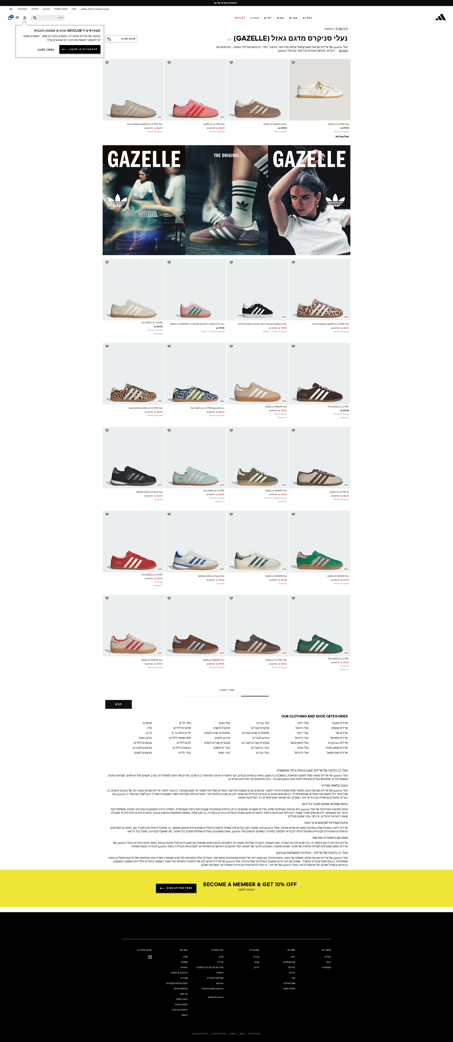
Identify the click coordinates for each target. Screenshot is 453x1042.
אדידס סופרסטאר (337, 753)
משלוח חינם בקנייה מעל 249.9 (227, 3)
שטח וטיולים (289, 983)
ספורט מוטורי (289, 989)
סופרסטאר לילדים (180, 738)
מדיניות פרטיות (219, 1034)
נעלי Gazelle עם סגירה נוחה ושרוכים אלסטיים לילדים (262, 324)
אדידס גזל (342, 733)
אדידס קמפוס (339, 728)
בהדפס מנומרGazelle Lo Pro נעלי (207, 408)
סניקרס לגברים (260, 728)
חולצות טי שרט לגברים (255, 733)
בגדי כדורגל (302, 738)
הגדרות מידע (254, 1034)
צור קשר (184, 994)
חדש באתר (145, 738)
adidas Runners (215, 997)
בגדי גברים (262, 753)
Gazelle (329, 29)
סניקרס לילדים (182, 728)
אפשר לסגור (46, 49)
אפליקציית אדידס (215, 978)
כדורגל (292, 973)
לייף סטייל (342, 29)
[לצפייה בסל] (9, 19)
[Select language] (11, 9)
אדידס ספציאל (339, 738)
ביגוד (328, 962)
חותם (242, 1034)
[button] (307, 18)
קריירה (220, 962)
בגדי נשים (224, 753)
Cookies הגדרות (200, 1034)
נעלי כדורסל (301, 753)
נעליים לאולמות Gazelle (274, 124)
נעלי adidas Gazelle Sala (149, 492)
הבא (118, 704)
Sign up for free (179, 888)
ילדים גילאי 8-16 (181, 733)
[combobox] (48, 18)
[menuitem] (307, 18)
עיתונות (219, 973)
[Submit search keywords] (34, 18)
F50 (149, 728)
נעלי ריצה (303, 723)
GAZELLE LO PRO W (339, 492)
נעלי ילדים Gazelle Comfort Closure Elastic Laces (197, 324)
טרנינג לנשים (222, 738)
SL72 (149, 733)
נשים (257, 962)
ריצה (293, 957)
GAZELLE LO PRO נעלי (151, 323)
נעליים (328, 957)
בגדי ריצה (303, 733)
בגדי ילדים (185, 753)
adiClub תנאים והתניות (212, 989)
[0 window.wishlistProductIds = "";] (17, 18)
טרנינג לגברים (261, 738)
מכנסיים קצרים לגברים (255, 743)
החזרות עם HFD (180, 1010)
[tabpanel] (226, 387)
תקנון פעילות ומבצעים (177, 983)
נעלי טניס (303, 748)
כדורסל (291, 967)
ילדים (256, 967)
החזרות (184, 967)
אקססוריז (326, 967)
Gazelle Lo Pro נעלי (213, 491)
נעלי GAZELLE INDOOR (276, 491)
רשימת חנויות (181, 1004)
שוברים (184, 978)
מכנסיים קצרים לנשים (217, 743)
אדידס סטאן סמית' (336, 748)
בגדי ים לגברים (260, 748)
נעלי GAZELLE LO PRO (338, 124)
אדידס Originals (338, 743)
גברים (256, 957)
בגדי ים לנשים (222, 748)
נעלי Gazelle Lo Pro (214, 124)
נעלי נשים (224, 723)
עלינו (221, 957)
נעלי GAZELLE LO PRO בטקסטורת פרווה (330, 324)
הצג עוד (343, 50)
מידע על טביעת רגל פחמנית (210, 967)
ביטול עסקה (182, 999)
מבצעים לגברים (142, 748)
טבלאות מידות (181, 989)
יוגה (293, 978)
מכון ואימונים (289, 962)
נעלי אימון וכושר (299, 743)
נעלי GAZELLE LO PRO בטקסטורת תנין (144, 124)
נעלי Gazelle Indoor (276, 407)
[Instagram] (150, 957)
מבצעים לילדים (143, 743)
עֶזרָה (185, 957)
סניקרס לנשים (221, 728)
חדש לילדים (184, 743)
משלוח (184, 962)
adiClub (219, 983)
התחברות (22, 9)
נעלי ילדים (185, 723)
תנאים (233, 1034)
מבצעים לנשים (143, 753)
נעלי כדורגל (302, 728)
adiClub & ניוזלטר (179, 973)
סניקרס (147, 723)
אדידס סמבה (340, 723)
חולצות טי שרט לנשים (217, 733)
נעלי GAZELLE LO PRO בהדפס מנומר (145, 408)
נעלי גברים (263, 723)
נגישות (184, 1015)
